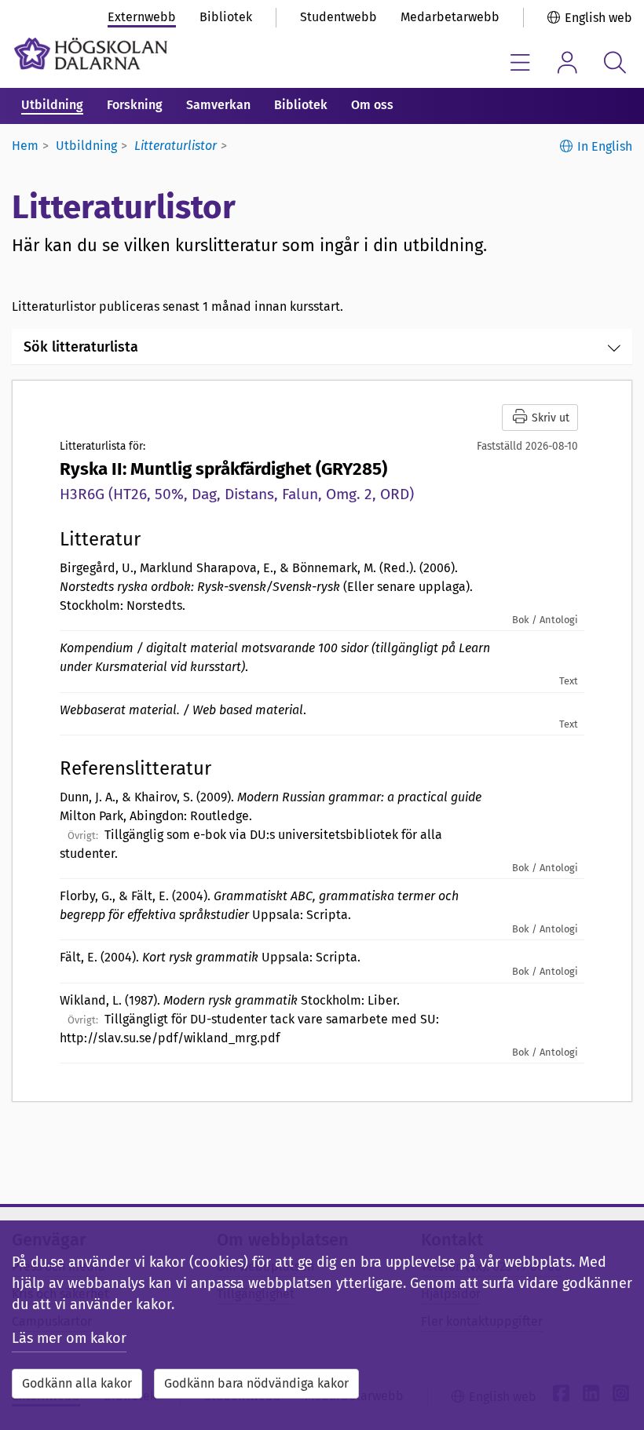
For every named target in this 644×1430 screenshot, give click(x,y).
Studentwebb (338, 16)
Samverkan (218, 104)
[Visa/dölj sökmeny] (614, 62)
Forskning (135, 104)
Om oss (372, 104)
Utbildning (52, 104)
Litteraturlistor (175, 145)
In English (604, 146)
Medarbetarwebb (450, 16)
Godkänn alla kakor (77, 1383)
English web (598, 17)
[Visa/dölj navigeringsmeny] (520, 62)
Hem (25, 145)
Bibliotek (225, 16)
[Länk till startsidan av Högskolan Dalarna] (90, 53)
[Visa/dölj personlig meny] (567, 62)
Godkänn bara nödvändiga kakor (256, 1383)
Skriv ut (549, 418)
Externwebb (142, 16)
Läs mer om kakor (69, 1338)
